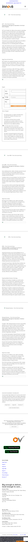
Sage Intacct (4, 462)
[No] (25, 541)
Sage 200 (4, 466)
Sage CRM (4, 468)
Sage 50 (3, 464)
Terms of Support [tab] (5, 111)
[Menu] (25, 6)
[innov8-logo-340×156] (11, 6)
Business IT (4, 477)
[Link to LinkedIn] (21, 535)
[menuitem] (25, 6)
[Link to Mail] (23, 535)
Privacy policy (21, 541)
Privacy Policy (15, 534)
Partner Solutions (5, 475)
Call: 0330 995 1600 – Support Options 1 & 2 (13, 2)
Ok (17, 541)
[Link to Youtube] (25, 535)
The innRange (4, 472)
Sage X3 (3, 470)
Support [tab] (3, 87)
